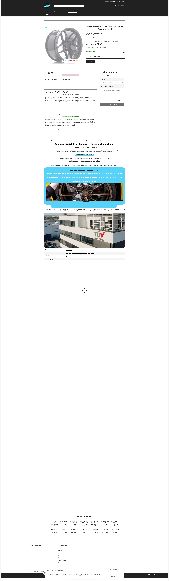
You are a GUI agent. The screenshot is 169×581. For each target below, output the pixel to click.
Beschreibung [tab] (48, 140)
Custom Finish (90, 11)
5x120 (83, 253)
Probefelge (120, 11)
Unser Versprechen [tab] (99, 140)
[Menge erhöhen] (122, 100)
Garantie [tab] (78, 140)
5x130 (89, 253)
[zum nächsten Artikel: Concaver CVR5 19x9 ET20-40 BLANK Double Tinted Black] (123, 22)
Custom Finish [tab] (62, 140)
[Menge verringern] (101, 100)
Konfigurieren (113, 572)
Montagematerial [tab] (87, 140)
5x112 (70, 253)
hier (117, 206)
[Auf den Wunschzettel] (80, 28)
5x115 (77, 253)
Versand (96, 47)
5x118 (79, 253)
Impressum (60, 562)
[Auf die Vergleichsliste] (77, 28)
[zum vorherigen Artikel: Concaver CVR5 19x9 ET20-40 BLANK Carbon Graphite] (120, 22)
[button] (112, 6)
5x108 (92, 253)
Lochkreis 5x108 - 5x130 (106, 82)
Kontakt (84, 209)
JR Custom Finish (105, 84)
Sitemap (60, 557)
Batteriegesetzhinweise (63, 565)
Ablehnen (113, 576)
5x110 (67, 253)
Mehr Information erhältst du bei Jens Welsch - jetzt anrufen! (85, 185)
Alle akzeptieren (113, 569)
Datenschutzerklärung (80, 575)
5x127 (86, 253)
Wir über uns (61, 550)
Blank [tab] (55, 140)
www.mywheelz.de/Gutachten (111, 41)
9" (66, 256)
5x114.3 (73, 253)
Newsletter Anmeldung (110, 1)
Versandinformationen (63, 560)
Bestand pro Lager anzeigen (94, 56)
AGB (59, 552)
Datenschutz (61, 548)
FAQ (123, 1)
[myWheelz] (47, 6)
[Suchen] (83, 6)
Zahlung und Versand (62, 545)
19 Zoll (92, 36)
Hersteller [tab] (71, 140)
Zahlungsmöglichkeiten (36, 545)
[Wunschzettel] (115, 6)
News (118, 1)
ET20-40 (103, 79)
